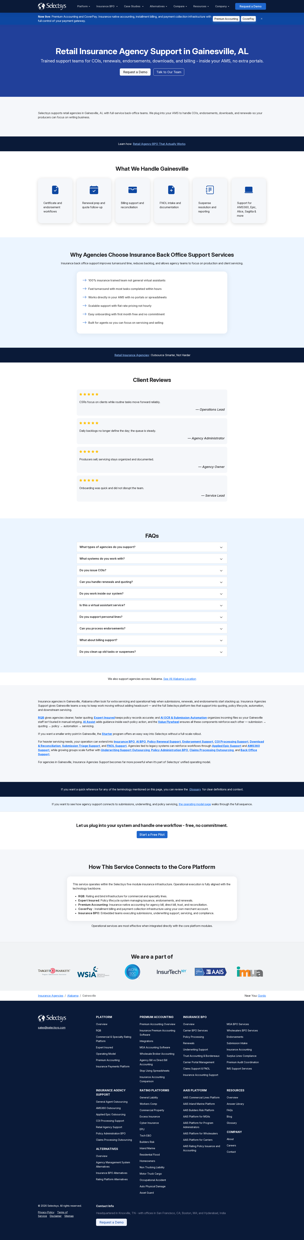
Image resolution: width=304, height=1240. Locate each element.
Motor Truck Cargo (151, 1173)
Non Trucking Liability (152, 1167)
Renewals (188, 1043)
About (230, 1139)
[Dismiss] (261, 18)
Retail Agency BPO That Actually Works (159, 144)
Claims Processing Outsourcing (114, 1139)
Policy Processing (193, 1036)
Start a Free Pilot (152, 834)
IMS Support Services (239, 1068)
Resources (199, 6)
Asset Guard (147, 1192)
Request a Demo (251, 6)
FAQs (230, 1110)
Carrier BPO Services (195, 1030)
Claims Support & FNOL (196, 1068)
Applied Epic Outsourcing (110, 1114)
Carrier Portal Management (198, 1062)
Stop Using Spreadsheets (154, 1070)
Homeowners (147, 1160)
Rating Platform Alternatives (112, 1179)
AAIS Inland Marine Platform (199, 1103)
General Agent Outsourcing (112, 1101)
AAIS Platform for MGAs (196, 1116)
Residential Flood (150, 1154)
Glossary (195, 789)
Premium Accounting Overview (157, 1024)
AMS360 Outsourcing (108, 1108)
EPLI (142, 1129)
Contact (231, 1151)
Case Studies (132, 6)
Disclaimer (56, 1215)
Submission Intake (237, 1043)
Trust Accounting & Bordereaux (201, 1055)
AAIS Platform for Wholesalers (200, 1133)
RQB (98, 1030)
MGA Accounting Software (155, 1047)
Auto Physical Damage (153, 1186)
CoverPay (248, 18)
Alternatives (157, 6)
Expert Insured (104, 1047)
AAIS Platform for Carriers (198, 1139)
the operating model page (195, 804)
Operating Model (106, 1053)
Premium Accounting (226, 18)
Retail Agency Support (109, 1127)
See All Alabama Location (179, 679)
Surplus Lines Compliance (241, 1055)
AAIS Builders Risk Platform (198, 1110)
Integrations (146, 1041)
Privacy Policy (46, 1212)
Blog (229, 1116)
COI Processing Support (110, 1120)
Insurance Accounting (239, 1049)
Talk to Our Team (168, 72)
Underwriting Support (195, 1049)
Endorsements (235, 1036)
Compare (179, 6)
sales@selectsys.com (51, 1027)
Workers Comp (148, 1103)
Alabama (72, 995)
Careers (231, 1145)
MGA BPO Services (238, 1024)
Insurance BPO (105, 6)
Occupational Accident (153, 1179)
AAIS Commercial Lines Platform (201, 1097)
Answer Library (235, 1103)
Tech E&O (145, 1135)
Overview (101, 1024)
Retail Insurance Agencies (132, 355)
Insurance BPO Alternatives (111, 1172)
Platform (82, 6)
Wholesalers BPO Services (242, 1030)
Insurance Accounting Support (200, 1074)
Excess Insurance (150, 1116)
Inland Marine (147, 1148)
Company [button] (221, 6)
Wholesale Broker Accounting (157, 1053)
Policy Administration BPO (111, 1133)
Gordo (262, 995)
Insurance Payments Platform (112, 1066)
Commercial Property (152, 1110)
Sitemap (69, 1215)
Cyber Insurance (149, 1122)
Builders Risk (147, 1141)
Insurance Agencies (50, 995)
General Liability (149, 1097)
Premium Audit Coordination (243, 1062)
